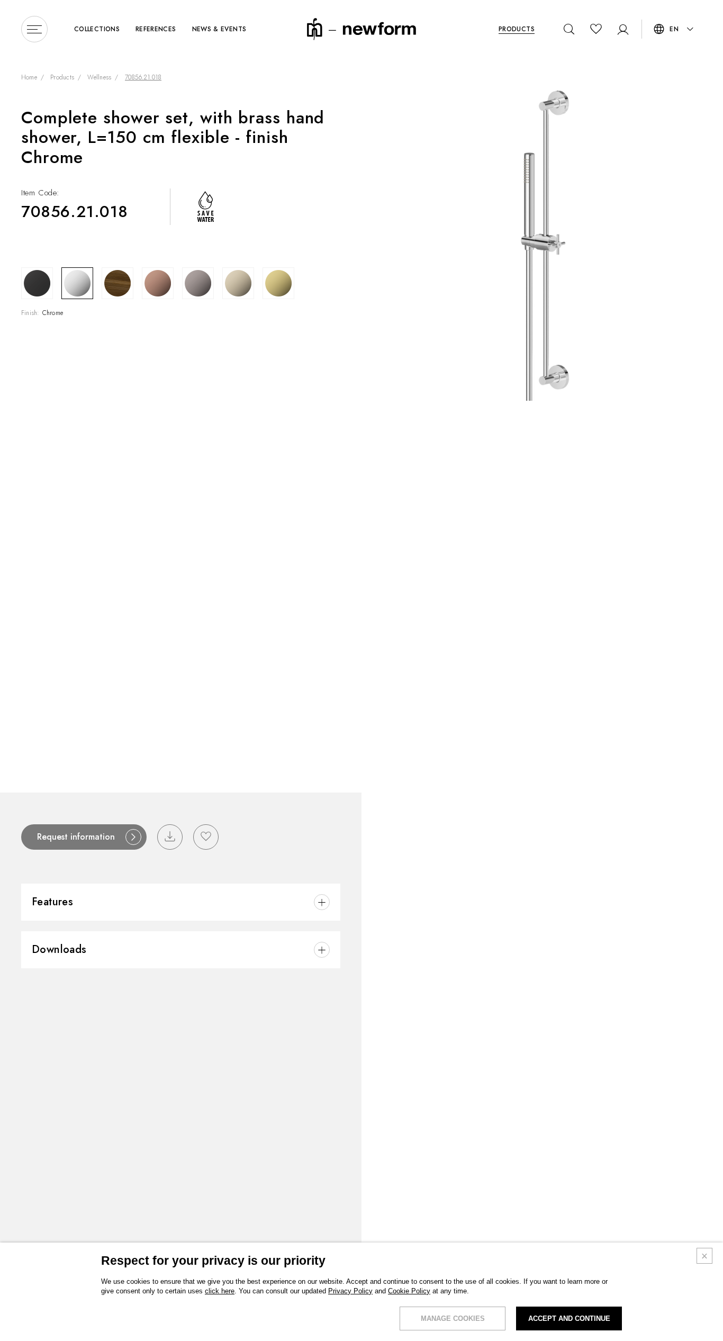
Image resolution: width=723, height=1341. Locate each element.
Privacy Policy (350, 1291)
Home (29, 78)
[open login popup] (622, 29)
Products (62, 78)
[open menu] (34, 29)
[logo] (361, 28)
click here (219, 1291)
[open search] (569, 29)
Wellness (99, 78)
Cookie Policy (409, 1291)
